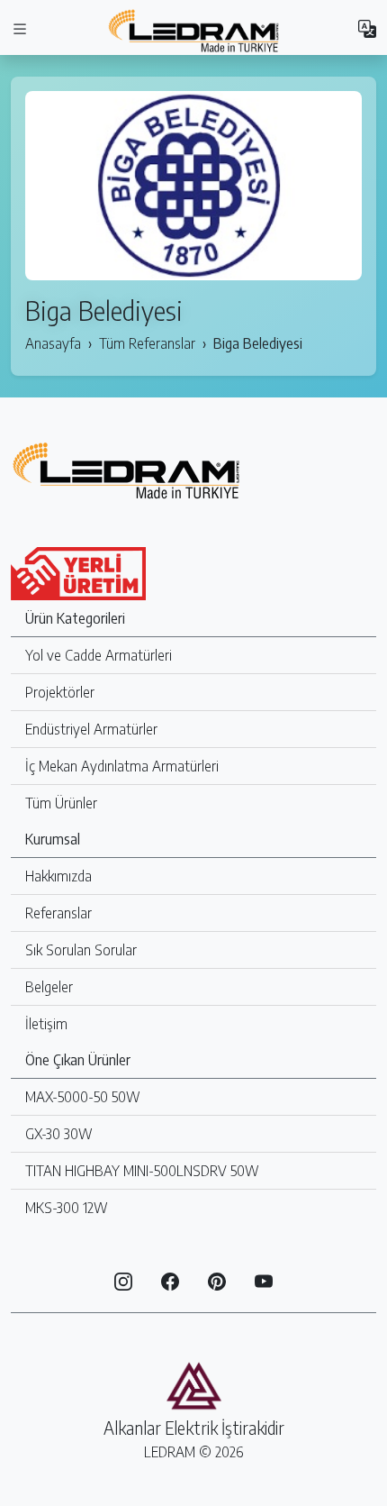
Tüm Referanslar (147, 343)
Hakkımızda (58, 876)
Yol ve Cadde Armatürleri (98, 655)
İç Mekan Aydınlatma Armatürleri (122, 766)
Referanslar (58, 913)
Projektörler (59, 692)
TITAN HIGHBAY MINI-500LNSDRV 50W (142, 1171)
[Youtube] (264, 1280)
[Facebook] (170, 1280)
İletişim (46, 1024)
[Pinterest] (217, 1280)
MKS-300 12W (66, 1208)
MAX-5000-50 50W (82, 1097)
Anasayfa (53, 343)
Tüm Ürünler (61, 803)
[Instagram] (123, 1280)
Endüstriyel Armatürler (91, 729)
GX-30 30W (59, 1134)
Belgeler (49, 987)
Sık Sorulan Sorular (81, 950)
